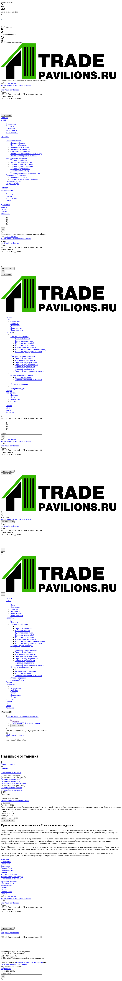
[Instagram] (7, 220)
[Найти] (3, 436)
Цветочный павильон (19, 145)
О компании (11, 124)
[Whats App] (7, 224)
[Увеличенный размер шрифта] (3, 10)
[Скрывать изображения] (2, 32)
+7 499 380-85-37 (11, 83)
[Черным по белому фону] (1, 14)
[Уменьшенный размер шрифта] (2, 4)
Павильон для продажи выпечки (23, 156)
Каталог (4, 872)
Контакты (5, 214)
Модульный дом (12, 184)
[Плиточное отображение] (2, 792)
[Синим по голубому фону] (1, 20)
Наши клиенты (12, 133)
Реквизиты (10, 126)
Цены (3, 209)
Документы (10, 128)
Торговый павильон (14, 141)
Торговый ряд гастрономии (21, 166)
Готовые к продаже (13, 181)
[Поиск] (3, 229)
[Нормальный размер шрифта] (2, 7)
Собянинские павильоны (20, 151)
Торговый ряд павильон (20, 169)
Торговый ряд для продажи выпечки (25, 173)
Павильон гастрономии (20, 149)
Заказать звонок (8, 268)
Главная (4, 118)
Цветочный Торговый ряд (21, 162)
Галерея (4, 188)
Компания (5, 859)
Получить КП (6, 115)
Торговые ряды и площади (17, 158)
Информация (7, 190)
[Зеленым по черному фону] (1, 25)
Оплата (9, 196)
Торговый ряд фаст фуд (19, 171)
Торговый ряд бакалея (19, 160)
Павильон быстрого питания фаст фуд (26, 154)
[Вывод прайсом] (4, 792)
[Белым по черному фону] (1, 17)
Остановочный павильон (16, 175)
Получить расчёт (8, 820)
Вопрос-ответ (11, 198)
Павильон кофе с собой (19, 147)
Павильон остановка (18, 177)
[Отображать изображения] (2, 29)
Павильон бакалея (17, 143)
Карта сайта (6, 969)
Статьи (8, 201)
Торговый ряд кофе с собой (21, 164)
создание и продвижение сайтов (29, 962)
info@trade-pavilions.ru (10, 90)
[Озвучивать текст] (2, 37)
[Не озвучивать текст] (2, 40)
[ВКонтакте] (7, 218)
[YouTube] (7, 222)
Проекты (5, 137)
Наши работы (11, 130)
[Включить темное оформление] (3, 594)
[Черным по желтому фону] (1, 22)
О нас (3, 120)
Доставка (9, 194)
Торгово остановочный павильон (24, 179)
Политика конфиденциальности (14, 964)
